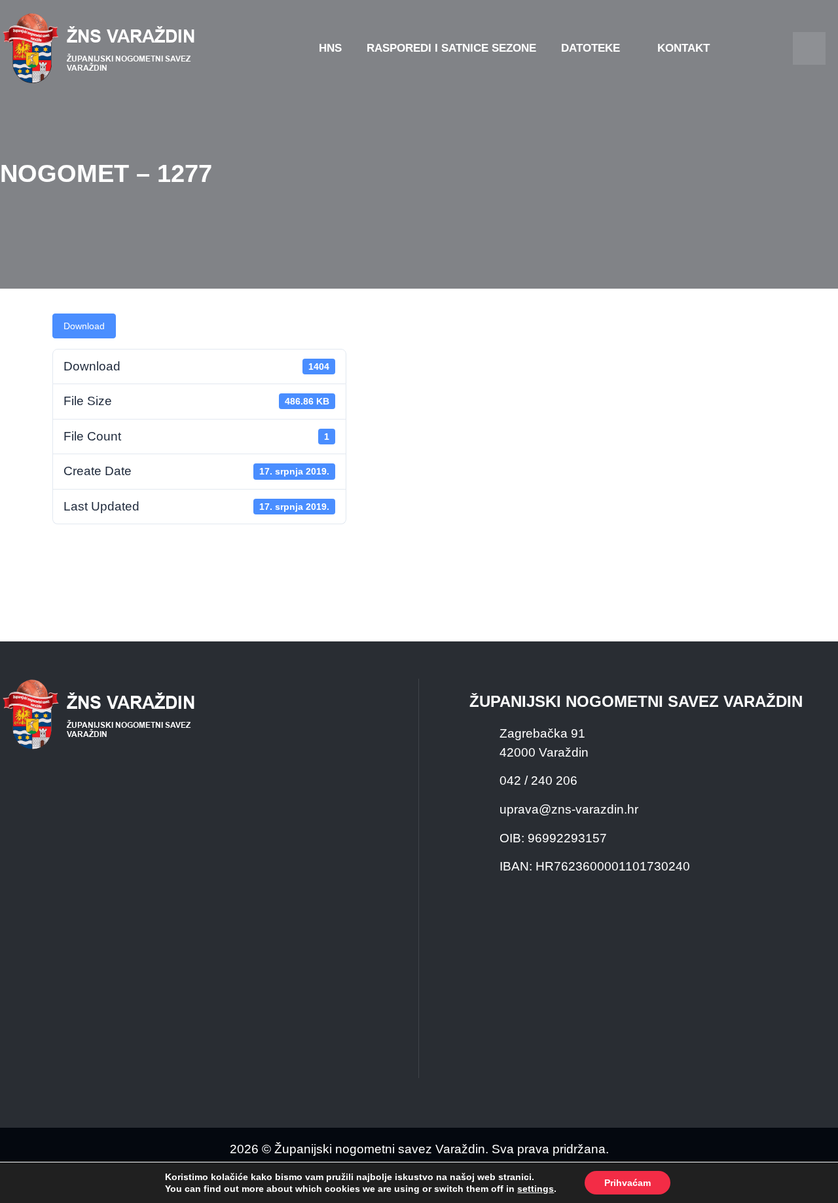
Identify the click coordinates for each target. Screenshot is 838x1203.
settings (535, 1188)
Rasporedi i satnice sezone (451, 48)
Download (84, 326)
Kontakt (683, 48)
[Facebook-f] (751, 48)
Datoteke (590, 48)
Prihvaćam (627, 1182)
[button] (809, 48)
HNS (330, 48)
